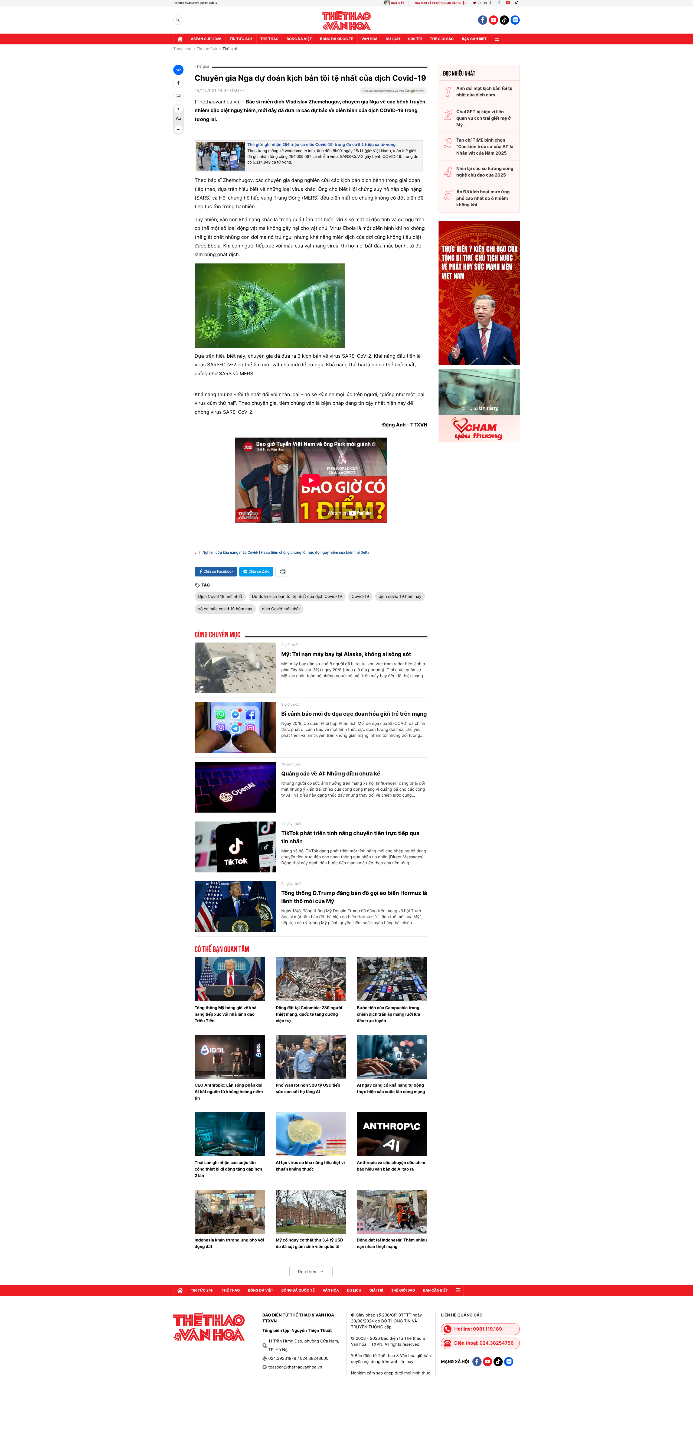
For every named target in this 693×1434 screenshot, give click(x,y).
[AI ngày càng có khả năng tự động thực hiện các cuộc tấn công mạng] (392, 1057)
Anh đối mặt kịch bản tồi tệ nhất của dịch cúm (484, 91)
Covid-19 (360, 596)
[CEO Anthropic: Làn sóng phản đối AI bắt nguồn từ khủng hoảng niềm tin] (230, 1057)
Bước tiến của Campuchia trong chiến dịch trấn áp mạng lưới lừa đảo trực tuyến (388, 1014)
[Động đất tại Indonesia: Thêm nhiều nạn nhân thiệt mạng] (392, 1212)
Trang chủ (182, 49)
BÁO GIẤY (397, 3)
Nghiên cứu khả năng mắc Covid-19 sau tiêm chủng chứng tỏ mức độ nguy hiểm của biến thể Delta (286, 552)
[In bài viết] (178, 96)
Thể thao (269, 39)
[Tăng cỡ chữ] (178, 109)
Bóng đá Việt (299, 39)
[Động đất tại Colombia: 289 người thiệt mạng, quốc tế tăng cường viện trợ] (311, 979)
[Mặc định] (178, 119)
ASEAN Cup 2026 (206, 39)
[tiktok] (504, 20)
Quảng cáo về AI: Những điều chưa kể (330, 773)
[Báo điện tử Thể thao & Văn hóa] (346, 20)
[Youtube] (508, 3)
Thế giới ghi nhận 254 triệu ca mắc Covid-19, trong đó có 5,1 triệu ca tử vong (321, 144)
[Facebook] (499, 3)
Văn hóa (369, 39)
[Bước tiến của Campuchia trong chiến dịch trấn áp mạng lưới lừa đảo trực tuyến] (392, 979)
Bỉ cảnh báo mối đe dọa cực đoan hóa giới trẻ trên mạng (354, 714)
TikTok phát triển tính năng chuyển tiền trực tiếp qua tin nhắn (350, 837)
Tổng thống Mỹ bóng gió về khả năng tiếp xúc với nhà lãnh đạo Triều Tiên (225, 1014)
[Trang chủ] (180, 39)
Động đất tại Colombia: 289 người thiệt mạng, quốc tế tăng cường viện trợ (309, 1014)
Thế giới (230, 49)
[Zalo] (515, 20)
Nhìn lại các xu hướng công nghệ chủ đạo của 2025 (485, 172)
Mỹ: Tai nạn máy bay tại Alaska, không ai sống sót (346, 654)
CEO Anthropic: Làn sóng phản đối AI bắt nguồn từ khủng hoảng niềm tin (229, 1092)
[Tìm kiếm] (178, 20)
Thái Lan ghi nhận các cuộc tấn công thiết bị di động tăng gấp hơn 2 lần (228, 1169)
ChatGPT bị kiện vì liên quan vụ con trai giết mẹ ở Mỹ (483, 118)
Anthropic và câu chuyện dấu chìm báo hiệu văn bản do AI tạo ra (391, 1166)
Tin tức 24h (241, 39)
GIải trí (415, 39)
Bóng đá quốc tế (336, 39)
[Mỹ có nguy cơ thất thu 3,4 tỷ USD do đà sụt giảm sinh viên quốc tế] (311, 1212)
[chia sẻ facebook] (178, 83)
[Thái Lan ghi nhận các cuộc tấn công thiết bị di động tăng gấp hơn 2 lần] (230, 1134)
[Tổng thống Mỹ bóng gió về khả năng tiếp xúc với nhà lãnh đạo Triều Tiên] (230, 979)
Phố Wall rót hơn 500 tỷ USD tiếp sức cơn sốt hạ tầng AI (308, 1088)
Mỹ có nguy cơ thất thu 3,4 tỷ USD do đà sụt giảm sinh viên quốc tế (309, 1243)
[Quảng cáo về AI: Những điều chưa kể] (235, 787)
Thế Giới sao (442, 39)
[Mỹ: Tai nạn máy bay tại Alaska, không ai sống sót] (235, 668)
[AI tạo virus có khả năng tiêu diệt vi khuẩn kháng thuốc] (311, 1134)
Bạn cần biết (474, 39)
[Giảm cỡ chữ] (178, 129)
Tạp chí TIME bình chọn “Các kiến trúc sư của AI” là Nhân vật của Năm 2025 (485, 146)
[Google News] (393, 92)
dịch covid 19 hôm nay (400, 596)
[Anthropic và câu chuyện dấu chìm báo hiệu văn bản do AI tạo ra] (392, 1134)
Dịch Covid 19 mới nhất (220, 596)
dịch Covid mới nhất (281, 608)
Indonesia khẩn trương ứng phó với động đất (229, 1243)
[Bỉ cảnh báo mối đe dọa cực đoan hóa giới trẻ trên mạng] (235, 727)
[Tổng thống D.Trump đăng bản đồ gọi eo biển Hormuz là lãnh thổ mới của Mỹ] (235, 906)
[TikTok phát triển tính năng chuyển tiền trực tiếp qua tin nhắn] (235, 847)
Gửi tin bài (484, 3)
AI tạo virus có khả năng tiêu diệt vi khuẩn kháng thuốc (310, 1166)
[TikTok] (518, 3)
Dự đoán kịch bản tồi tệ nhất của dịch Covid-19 (297, 596)
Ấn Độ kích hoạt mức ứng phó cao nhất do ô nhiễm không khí (483, 198)
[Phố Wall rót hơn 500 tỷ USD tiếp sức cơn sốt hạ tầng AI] (311, 1057)
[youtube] (493, 20)
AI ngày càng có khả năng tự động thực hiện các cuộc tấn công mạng (391, 1088)
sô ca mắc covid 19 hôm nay (225, 608)
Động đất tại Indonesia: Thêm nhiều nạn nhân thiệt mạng (392, 1243)
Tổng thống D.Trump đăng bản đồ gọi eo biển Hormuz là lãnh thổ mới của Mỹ (354, 897)
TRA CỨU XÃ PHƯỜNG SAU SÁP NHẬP (440, 3)
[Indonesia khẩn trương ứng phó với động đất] (230, 1212)
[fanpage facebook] (482, 20)
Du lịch (393, 39)
